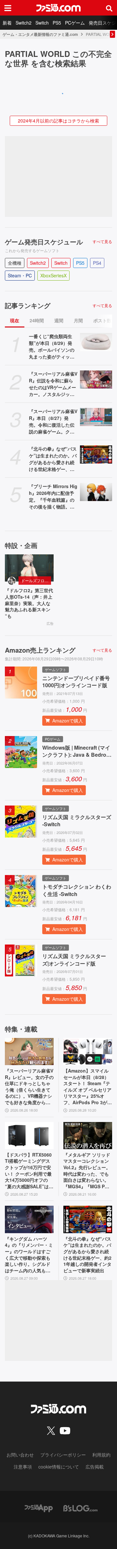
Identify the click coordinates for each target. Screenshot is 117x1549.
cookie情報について (58, 1466)
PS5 (57, 22)
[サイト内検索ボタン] (109, 8)
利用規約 (101, 1454)
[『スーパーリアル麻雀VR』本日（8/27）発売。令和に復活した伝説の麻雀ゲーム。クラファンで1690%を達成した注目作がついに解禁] (96, 417)
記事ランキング (27, 305)
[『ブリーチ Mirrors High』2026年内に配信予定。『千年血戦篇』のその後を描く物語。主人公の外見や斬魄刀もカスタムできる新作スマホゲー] (96, 492)
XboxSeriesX (53, 275)
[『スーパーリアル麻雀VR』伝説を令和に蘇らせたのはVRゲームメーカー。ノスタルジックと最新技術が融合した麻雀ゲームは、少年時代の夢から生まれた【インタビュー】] (96, 379)
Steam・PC (20, 275)
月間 (78, 320)
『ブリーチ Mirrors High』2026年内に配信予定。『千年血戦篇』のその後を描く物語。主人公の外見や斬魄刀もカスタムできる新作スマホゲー (53, 496)
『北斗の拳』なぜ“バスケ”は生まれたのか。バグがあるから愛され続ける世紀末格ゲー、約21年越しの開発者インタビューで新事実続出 (53, 459)
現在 (14, 320)
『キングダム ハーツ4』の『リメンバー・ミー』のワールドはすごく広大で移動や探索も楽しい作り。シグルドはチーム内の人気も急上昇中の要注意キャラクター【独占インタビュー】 (29, 1255)
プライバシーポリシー (63, 1454)
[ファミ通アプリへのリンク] (39, 1507)
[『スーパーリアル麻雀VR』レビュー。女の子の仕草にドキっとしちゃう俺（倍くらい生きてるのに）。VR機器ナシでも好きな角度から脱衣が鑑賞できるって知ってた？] (29, 1051)
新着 (7, 22)
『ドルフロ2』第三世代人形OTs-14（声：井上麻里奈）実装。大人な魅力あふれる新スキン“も (29, 603)
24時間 (37, 320)
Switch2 (24, 22)
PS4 (97, 263)
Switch (42, 22)
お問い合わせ (20, 1454)
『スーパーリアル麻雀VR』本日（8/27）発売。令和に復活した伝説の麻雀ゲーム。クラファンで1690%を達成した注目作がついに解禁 (53, 421)
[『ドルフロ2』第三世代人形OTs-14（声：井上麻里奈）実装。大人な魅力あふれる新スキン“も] (29, 568)
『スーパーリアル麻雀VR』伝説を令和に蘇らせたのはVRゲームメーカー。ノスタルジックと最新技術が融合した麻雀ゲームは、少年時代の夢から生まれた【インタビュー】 (53, 384)
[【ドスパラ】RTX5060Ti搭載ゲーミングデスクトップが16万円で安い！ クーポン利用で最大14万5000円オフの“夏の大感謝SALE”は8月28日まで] (29, 1135)
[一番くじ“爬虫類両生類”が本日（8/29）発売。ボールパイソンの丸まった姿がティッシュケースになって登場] (96, 342)
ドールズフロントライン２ (36, 580)
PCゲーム (75, 22)
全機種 (14, 263)
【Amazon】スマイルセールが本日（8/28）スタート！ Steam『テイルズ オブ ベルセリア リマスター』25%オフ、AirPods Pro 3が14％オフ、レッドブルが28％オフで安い (87, 1087)
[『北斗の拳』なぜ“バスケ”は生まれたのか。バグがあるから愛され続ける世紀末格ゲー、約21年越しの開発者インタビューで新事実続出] (96, 454)
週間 (58, 320)
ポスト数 (102, 320)
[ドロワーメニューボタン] (8, 8)
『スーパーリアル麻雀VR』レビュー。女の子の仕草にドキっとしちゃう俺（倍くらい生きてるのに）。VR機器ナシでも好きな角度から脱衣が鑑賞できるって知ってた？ (29, 1087)
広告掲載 (94, 1466)
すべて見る (102, 241)
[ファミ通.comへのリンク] (58, 8)
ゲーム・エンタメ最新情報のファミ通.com (40, 34)
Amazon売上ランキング (40, 650)
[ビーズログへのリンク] (80, 1507)
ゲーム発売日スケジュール (44, 242)
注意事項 (23, 1466)
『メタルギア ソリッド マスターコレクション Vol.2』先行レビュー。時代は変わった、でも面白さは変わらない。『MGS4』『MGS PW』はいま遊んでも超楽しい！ (86, 1171)
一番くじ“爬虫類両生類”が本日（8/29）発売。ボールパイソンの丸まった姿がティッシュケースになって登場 (51, 346)
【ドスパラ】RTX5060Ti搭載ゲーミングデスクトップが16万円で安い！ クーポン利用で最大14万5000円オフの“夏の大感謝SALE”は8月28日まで (28, 1171)
